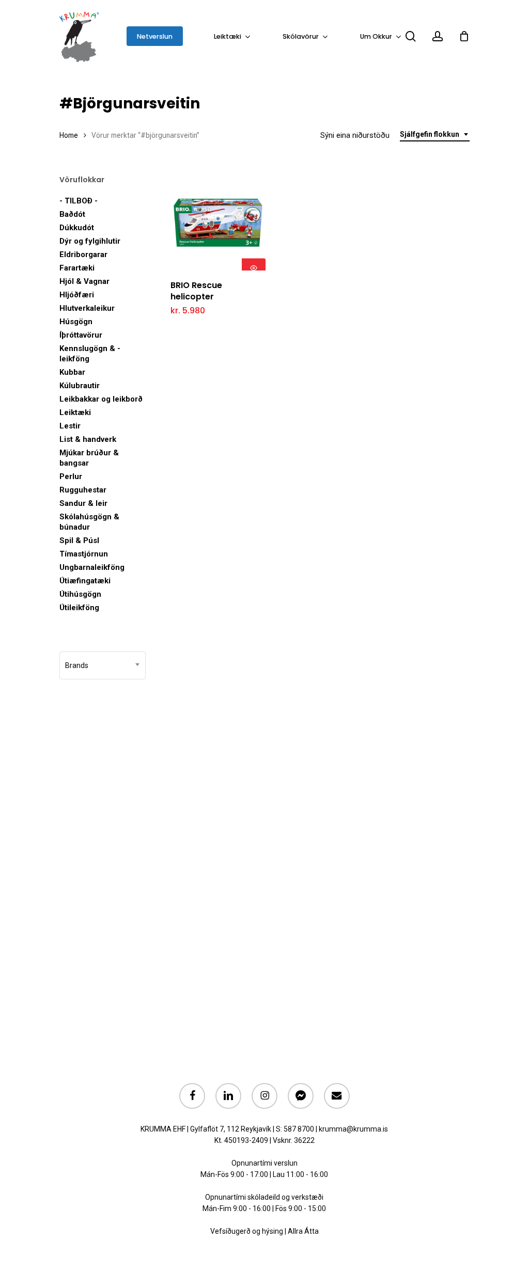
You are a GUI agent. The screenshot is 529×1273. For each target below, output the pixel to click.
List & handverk (87, 439)
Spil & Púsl (79, 540)
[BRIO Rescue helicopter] (218, 222)
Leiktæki (75, 412)
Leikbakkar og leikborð (101, 399)
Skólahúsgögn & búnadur (89, 522)
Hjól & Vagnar (84, 281)
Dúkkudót (76, 227)
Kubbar (72, 372)
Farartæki (77, 268)
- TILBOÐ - (78, 200)
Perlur (70, 476)
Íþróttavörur (80, 335)
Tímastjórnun (83, 554)
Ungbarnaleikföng (92, 567)
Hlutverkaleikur (87, 308)
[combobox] (435, 134)
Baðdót (72, 214)
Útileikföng (79, 607)
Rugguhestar (82, 490)
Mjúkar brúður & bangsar (89, 458)
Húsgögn (75, 321)
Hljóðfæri (76, 294)
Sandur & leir (83, 503)
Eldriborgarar (83, 254)
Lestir (70, 426)
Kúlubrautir (79, 385)
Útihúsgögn (80, 594)
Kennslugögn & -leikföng (89, 353)
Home (68, 135)
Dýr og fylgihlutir (89, 241)
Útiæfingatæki (85, 580)
